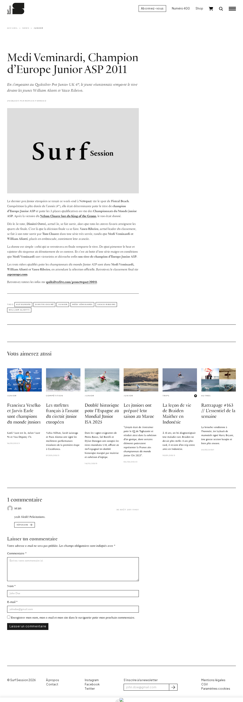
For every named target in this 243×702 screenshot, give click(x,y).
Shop (199, 8)
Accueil (12, 28)
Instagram (92, 680)
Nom (10, 586)
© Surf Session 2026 (21, 680)
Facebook (92, 684)
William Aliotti (19, 310)
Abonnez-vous (152, 8)
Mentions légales (213, 680)
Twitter (90, 688)
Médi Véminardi (82, 304)
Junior (38, 28)
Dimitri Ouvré (44, 304)
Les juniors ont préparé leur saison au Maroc (139, 411)
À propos (52, 680)
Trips (166, 395)
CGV (204, 684)
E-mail (11, 602)
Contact (52, 684)
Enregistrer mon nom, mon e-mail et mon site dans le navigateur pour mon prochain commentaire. (73, 617)
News (25, 28)
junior (62, 304)
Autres (205, 395)
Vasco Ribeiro (106, 304)
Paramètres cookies (215, 688)
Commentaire (15, 553)
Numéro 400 (181, 8)
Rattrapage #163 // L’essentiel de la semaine (218, 411)
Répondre (22, 525)
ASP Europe (23, 304)
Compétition (54, 395)
